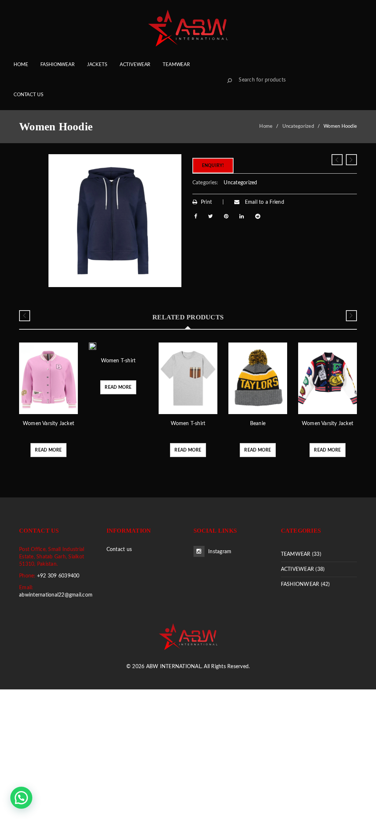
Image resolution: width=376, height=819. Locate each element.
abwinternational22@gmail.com (56, 595)
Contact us (119, 549)
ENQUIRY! (213, 165)
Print (206, 202)
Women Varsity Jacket (48, 423)
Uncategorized (298, 126)
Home (265, 126)
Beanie (257, 423)
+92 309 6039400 (58, 576)
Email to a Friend (263, 202)
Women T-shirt (118, 360)
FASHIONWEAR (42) (305, 584)
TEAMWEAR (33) (301, 554)
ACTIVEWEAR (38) (303, 569)
